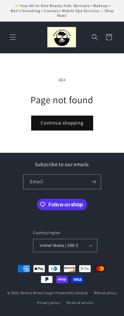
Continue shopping (62, 123)
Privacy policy (48, 302)
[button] (13, 37)
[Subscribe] (94, 181)
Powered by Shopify (71, 293)
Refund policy (105, 293)
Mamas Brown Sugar (38, 293)
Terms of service (79, 302)
